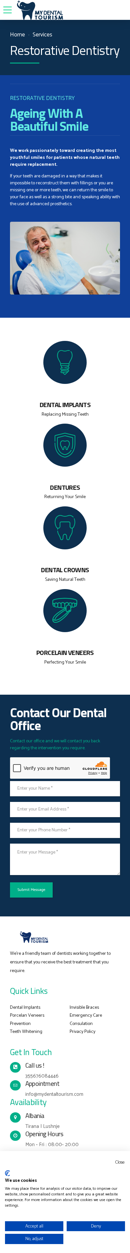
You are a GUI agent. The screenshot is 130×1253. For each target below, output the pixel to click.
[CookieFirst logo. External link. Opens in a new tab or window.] (7, 1173)
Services (42, 34)
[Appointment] (15, 1085)
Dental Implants (25, 1007)
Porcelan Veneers (27, 1015)
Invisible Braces (84, 1007)
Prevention (20, 1024)
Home (17, 34)
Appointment (42, 1084)
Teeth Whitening (26, 1032)
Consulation (81, 1024)
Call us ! (34, 1065)
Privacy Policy (82, 1032)
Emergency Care (86, 1015)
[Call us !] (15, 1067)
